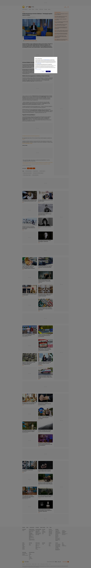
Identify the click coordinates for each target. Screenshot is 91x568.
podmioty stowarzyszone (46, 59)
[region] (45, 65)
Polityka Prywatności (39, 63)
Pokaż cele (43, 71)
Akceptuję (48, 71)
